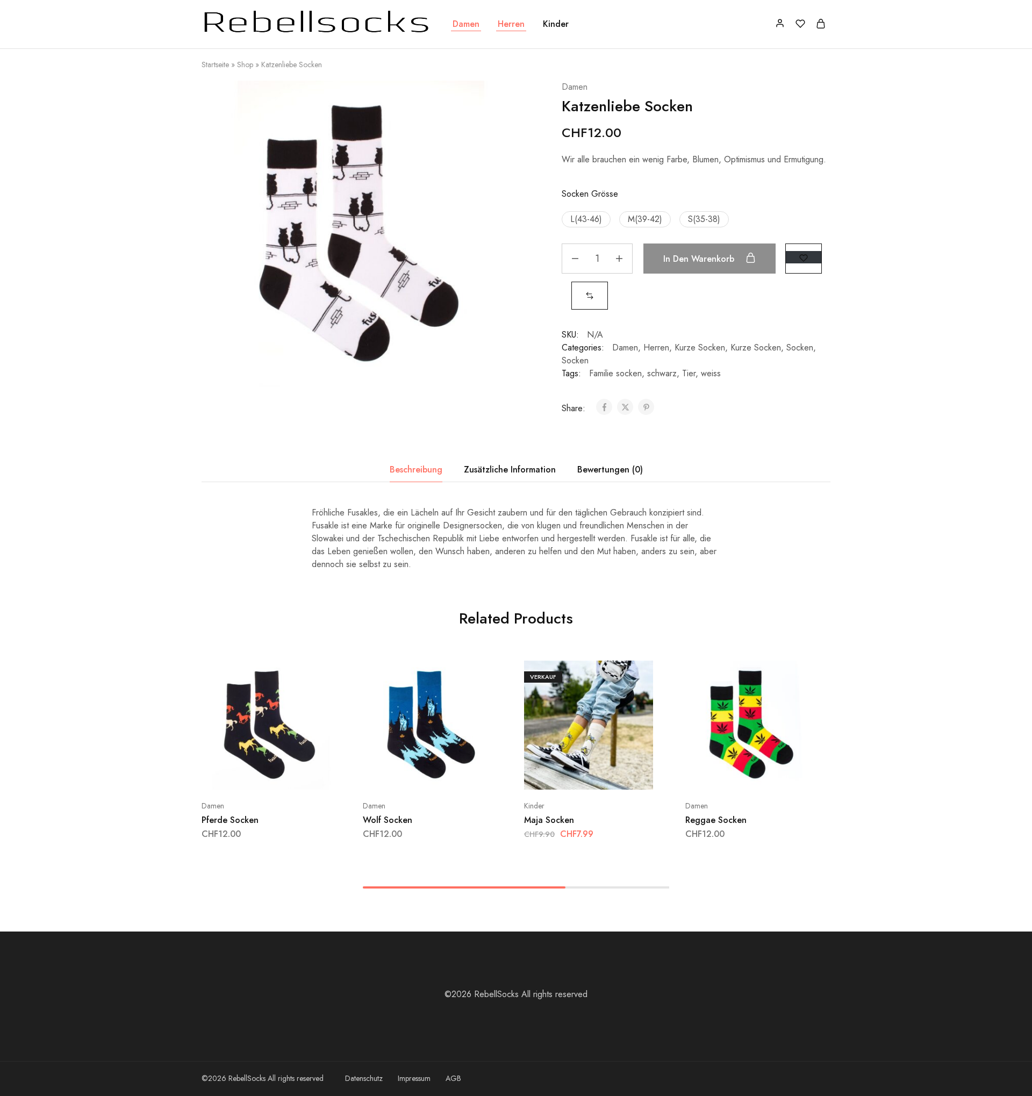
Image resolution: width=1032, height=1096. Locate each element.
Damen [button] (466, 24)
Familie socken (615, 373)
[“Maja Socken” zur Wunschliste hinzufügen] (615, 773)
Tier (689, 373)
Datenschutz (364, 1078)
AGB (453, 1078)
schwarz (662, 373)
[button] (586, 219)
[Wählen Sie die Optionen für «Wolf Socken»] (399, 773)
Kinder (534, 805)
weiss (711, 373)
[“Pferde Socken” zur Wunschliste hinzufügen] (293, 773)
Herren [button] (511, 24)
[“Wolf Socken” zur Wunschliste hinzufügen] (454, 773)
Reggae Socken (716, 820)
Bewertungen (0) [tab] (610, 469)
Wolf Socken (387, 820)
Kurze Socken (700, 347)
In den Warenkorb (700, 259)
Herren (656, 347)
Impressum (414, 1078)
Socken (799, 347)
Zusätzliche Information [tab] (510, 469)
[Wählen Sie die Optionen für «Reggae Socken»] (721, 773)
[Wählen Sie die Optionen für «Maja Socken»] (560, 773)
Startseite (215, 64)
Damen (574, 87)
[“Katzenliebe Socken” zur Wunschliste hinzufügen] (803, 257)
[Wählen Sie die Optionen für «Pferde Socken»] (237, 773)
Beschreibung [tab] (416, 469)
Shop (245, 64)
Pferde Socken (230, 820)
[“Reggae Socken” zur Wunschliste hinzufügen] (777, 773)
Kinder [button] (556, 24)
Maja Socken (549, 820)
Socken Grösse (590, 194)
